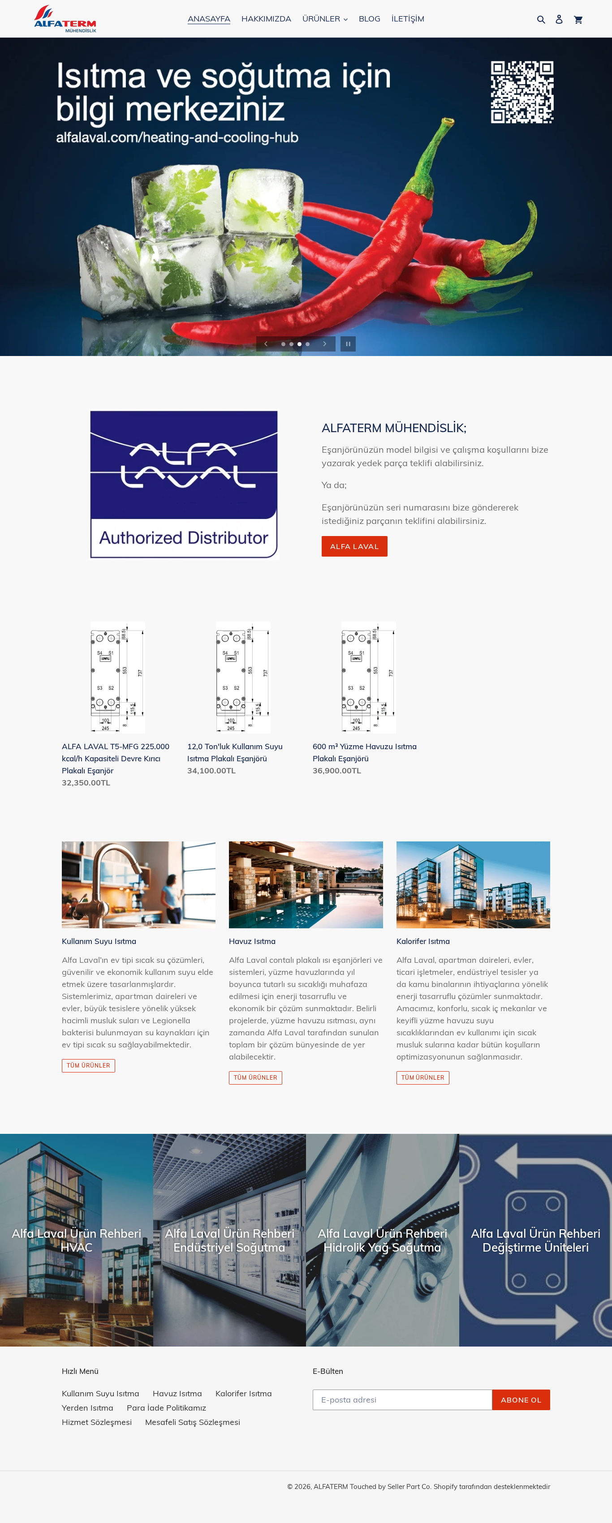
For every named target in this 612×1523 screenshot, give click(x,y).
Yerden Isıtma (87, 1408)
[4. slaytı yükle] (308, 345)
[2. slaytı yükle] (292, 345)
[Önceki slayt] (266, 344)
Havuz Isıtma (177, 1393)
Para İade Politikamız (166, 1408)
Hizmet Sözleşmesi (97, 1422)
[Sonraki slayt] (325, 344)
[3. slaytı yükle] (300, 345)
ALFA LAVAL (354, 546)
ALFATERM (331, 1486)
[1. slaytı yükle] (284, 345)
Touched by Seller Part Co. (390, 1486)
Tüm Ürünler (88, 1065)
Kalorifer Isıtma (243, 1393)
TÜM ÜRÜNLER (255, 1077)
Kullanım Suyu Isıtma (100, 1393)
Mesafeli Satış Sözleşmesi (192, 1422)
